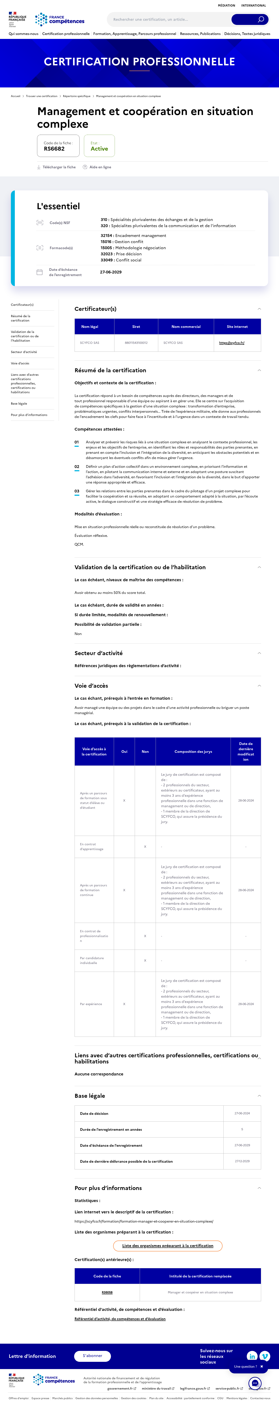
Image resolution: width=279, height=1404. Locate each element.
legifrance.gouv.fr (193, 1388)
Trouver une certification (41, 96)
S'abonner (92, 1356)
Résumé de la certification (110, 370)
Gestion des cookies (133, 1398)
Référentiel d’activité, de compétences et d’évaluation (120, 1318)
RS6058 (107, 1292)
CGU (220, 1398)
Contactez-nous (260, 1398)
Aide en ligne (100, 167)
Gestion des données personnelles (96, 1398)
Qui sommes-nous (23, 33)
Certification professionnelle (66, 33)
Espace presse (40, 1398)
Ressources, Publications (200, 33)
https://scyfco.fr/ (231, 343)
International (253, 5)
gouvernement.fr (120, 1388)
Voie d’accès (91, 685)
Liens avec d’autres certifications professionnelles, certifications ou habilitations (166, 1058)
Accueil (15, 96)
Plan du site (156, 1398)
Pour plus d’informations (108, 1188)
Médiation (226, 5)
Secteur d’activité (99, 653)
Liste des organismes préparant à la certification (167, 1246)
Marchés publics (62, 1398)
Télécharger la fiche (59, 167)
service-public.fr (228, 1388)
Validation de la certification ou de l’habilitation (140, 567)
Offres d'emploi (19, 1398)
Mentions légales (236, 1398)
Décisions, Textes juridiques (247, 33)
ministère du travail (156, 1388)
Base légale (90, 1095)
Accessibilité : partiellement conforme (190, 1398)
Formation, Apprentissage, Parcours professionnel (134, 33)
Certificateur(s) (95, 308)
